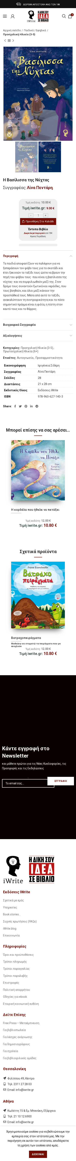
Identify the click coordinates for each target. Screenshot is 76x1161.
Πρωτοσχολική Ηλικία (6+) (20, 351)
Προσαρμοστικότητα (48, 357)
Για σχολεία (10, 1051)
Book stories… (12, 914)
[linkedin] (31, 406)
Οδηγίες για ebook (15, 996)
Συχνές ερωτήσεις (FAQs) (20, 921)
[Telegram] (37, 406)
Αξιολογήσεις (12, 335)
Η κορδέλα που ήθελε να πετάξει (35, 510)
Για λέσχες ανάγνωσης (17, 1037)
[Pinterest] (26, 406)
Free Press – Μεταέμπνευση (21, 1023)
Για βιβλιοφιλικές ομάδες (19, 1058)
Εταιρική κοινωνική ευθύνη (21, 1003)
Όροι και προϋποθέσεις (18, 954)
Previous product (5, 41)
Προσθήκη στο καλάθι (40, 221)
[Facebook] (15, 406)
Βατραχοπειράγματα (26, 638)
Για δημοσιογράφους (16, 1044)
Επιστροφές (11, 982)
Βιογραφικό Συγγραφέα (19, 324)
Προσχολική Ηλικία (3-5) (19, 34)
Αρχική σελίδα (12, 30)
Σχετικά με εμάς (13, 900)
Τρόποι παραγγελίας (16, 968)
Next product (13, 41)
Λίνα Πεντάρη (40, 187)
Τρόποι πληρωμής (15, 961)
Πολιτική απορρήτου (16, 989)
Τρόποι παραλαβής (15, 975)
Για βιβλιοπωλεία (14, 1030)
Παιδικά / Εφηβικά (35, 30)
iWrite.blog (9, 928)
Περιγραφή (10, 256)
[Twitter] (20, 406)
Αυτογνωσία (25, 357)
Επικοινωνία (11, 935)
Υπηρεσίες (10, 907)
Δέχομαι (38, 1154)
